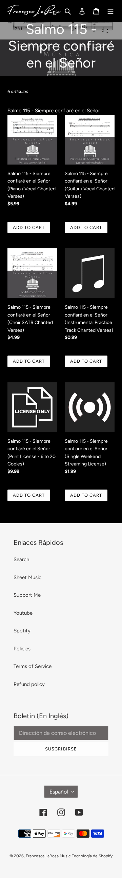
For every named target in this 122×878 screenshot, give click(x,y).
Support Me (27, 595)
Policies (22, 649)
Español (58, 791)
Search (21, 559)
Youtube (23, 613)
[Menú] (110, 11)
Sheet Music (27, 577)
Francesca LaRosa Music (48, 856)
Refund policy (29, 684)
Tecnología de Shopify (92, 856)
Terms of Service (33, 666)
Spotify (22, 631)
